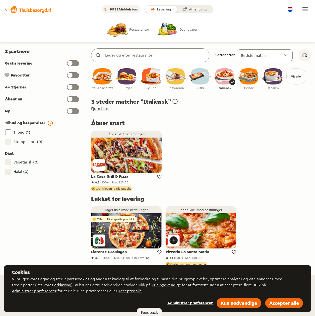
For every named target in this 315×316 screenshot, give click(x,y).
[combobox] (155, 55)
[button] (27, 9)
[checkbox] (102, 79)
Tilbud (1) (21, 132)
